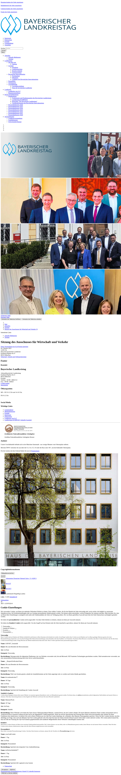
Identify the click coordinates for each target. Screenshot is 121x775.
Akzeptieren (5, 769)
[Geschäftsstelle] (61, 566)
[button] (7, 55)
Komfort (5, 630)
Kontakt (7, 413)
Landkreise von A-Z (11, 418)
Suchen (3, 48)
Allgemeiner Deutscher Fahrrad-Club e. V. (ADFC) (21, 578)
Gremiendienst (9, 410)
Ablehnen (12, 769)
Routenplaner (35, 451)
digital (13, 597)
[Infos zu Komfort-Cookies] (9, 630)
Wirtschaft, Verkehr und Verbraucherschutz (13, 357)
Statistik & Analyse (8, 628)
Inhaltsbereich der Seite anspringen (11, 5)
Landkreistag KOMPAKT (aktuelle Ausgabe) (18, 420)
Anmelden (8, 45)
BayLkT (8, 583)
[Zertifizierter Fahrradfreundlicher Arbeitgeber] (19, 432)
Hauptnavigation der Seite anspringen (12, 2)
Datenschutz (8, 416)
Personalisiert (7, 632)
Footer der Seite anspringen (9, 12)
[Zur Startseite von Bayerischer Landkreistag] (38, 35)
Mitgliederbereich (10, 411)
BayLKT (8, 588)
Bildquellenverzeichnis (8, 573)
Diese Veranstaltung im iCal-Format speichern (14, 346)
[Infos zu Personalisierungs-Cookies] (12, 632)
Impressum (8, 415)
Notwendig (6, 626)
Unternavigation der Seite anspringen (12, 9)
